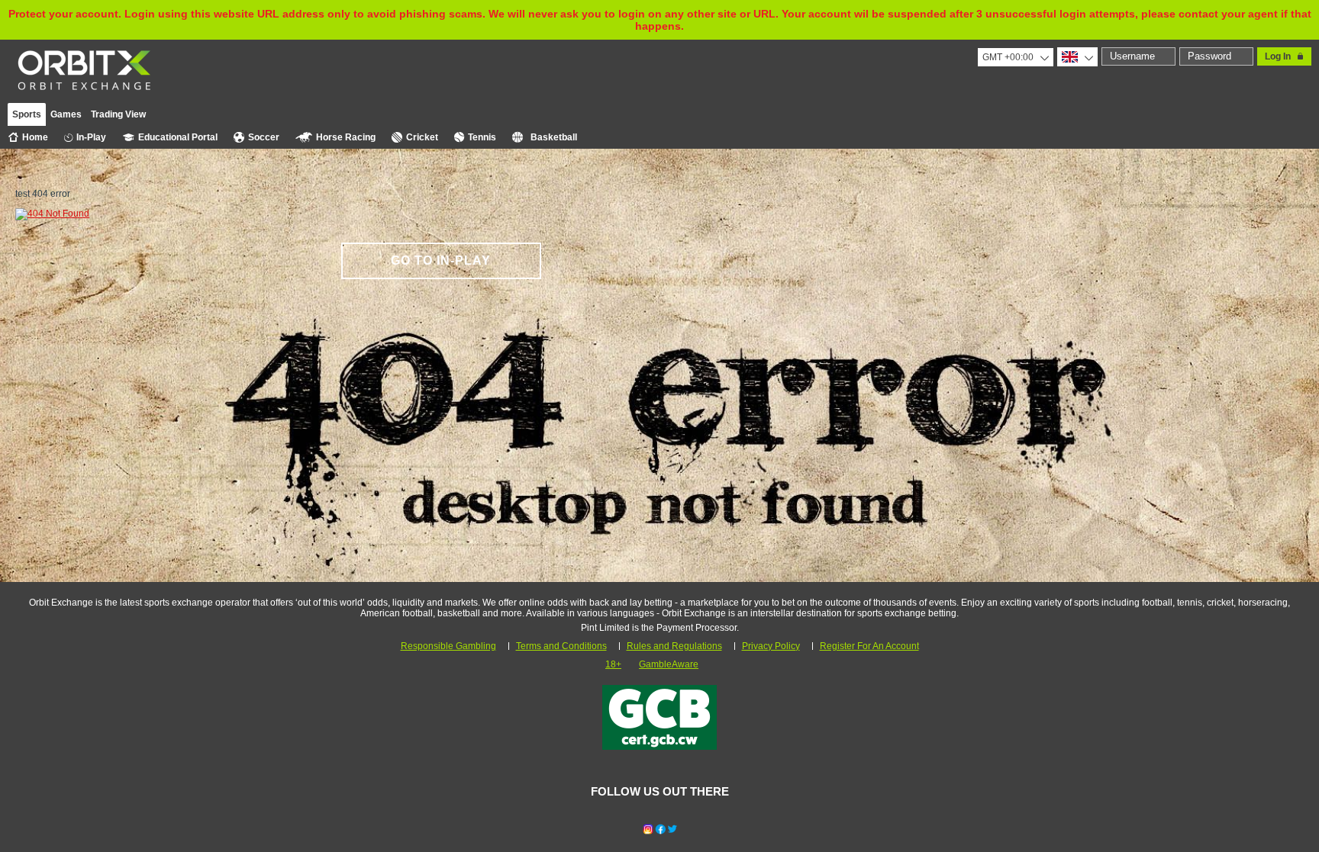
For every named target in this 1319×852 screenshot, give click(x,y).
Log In (1278, 56)
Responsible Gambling (448, 646)
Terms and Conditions (561, 646)
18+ (613, 664)
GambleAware (668, 664)
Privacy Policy (771, 646)
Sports (26, 114)
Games (66, 114)
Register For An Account (869, 646)
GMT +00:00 (1008, 57)
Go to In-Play (441, 260)
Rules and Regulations (674, 646)
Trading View (118, 114)
